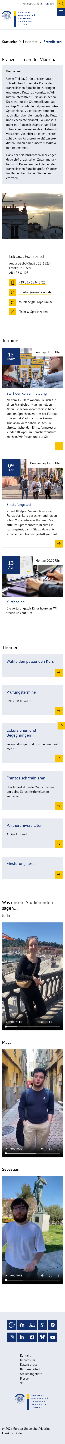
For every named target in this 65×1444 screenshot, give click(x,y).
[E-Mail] (32, 1325)
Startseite (9, 41)
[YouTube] (52, 1337)
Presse (24, 1378)
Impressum (27, 1360)
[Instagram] (11, 1337)
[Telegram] (52, 1325)
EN (52, 3)
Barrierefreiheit (30, 1369)
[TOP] (61, 725)
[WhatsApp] (42, 1325)
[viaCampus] (11, 1325)
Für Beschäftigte (32, 3)
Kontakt (25, 1355)
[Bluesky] (42, 1337)
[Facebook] (32, 1337)
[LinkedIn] (22, 1337)
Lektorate (30, 41)
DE (47, 3)
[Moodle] (22, 1325)
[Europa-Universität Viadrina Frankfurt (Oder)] (19, 19)
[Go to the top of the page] (21, 1383)
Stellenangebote (31, 1374)
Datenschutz (28, 1365)
